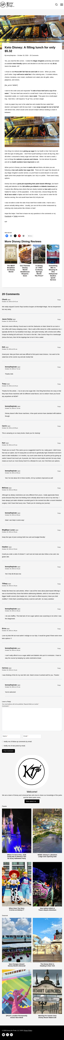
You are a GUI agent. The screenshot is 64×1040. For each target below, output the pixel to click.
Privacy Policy (28, 1030)
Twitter (15, 216)
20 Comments (34, 55)
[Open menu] (61, 4)
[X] (7, 1034)
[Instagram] (11, 1034)
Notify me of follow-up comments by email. (18, 741)
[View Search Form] (56, 5)
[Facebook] (3, 1034)
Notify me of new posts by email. (14, 746)
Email (26, 736)
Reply (59, 299)
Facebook (8, 216)
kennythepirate (11, 55)
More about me (31, 801)
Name (5, 736)
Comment (6, 706)
